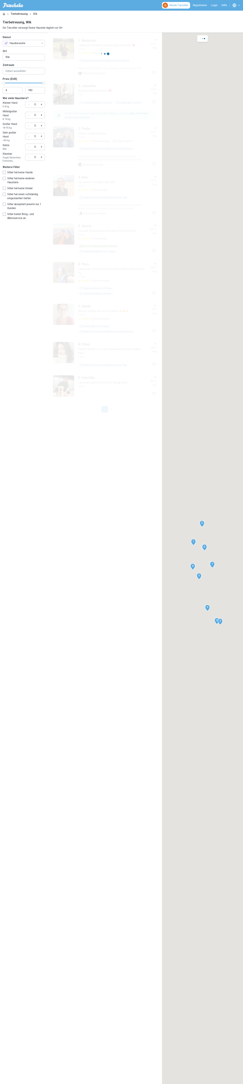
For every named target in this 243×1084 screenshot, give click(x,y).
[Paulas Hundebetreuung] (104, 181)
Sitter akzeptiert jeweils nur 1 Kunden (24, 206)
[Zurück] (97, 444)
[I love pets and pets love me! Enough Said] (104, 420)
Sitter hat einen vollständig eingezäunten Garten (22, 196)
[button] (212, 564)
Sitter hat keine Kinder (20, 188)
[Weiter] (112, 444)
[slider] (4, 83)
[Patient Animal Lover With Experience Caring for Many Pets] (104, 389)
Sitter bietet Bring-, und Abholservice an (20, 216)
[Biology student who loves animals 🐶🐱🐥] (104, 353)
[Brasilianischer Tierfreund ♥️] (104, 94)
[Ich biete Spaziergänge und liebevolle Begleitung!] (104, 273)
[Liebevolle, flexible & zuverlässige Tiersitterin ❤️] (104, 56)
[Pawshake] (13, 5)
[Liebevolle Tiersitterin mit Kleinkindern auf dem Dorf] (104, 139)
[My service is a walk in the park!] (104, 230)
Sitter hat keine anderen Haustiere (21, 180)
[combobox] (24, 43)
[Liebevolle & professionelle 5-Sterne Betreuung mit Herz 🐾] (104, 313)
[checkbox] (4, 172)
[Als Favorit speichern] (154, 73)
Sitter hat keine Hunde (20, 172)
